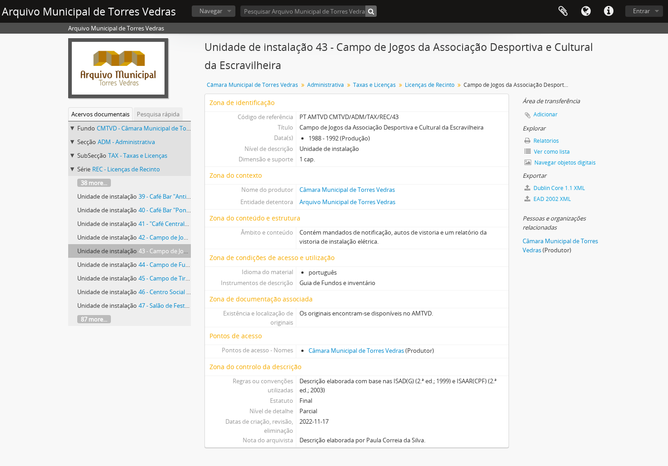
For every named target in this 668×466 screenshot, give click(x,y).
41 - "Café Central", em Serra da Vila (186, 224)
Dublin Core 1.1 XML (558, 188)
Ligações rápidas (608, 11)
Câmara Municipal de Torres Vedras (252, 85)
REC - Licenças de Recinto (126, 169)
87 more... (94, 319)
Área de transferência (563, 11)
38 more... (94, 183)
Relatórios (545, 141)
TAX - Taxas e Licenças (137, 155)
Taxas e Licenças (374, 85)
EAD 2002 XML (551, 199)
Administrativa (325, 85)
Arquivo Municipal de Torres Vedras (347, 202)
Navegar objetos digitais (564, 162)
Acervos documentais (100, 114)
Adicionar (545, 114)
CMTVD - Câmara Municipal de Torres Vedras (157, 128)
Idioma (585, 11)
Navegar (210, 11)
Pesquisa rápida (158, 114)
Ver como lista (551, 151)
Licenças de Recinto (429, 85)
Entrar (641, 11)
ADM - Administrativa (126, 142)
